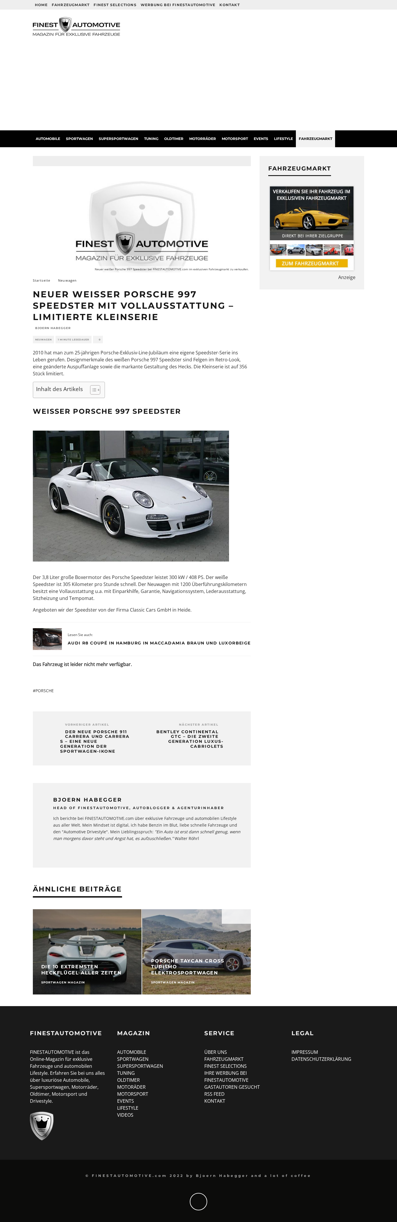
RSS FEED (214, 1094)
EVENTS (125, 1101)
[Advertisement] (198, 86)
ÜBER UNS (215, 1052)
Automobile (48, 138)
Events (261, 138)
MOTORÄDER (131, 1087)
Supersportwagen (118, 138)
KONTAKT (214, 1101)
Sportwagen (79, 138)
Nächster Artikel (199, 725)
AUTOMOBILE (131, 1052)
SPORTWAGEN (133, 1059)
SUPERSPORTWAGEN (140, 1066)
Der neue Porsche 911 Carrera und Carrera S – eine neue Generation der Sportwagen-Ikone (95, 741)
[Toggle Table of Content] (92, 390)
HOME (41, 5)
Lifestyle (283, 138)
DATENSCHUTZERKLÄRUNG (321, 1059)
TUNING (126, 1073)
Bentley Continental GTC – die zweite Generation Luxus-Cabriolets (189, 739)
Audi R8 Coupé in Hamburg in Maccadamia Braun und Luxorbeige (159, 643)
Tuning (151, 138)
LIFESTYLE (127, 1108)
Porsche (44, 690)
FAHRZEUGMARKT (224, 1059)
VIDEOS (125, 1115)
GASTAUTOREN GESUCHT (232, 1087)
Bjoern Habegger (53, 328)
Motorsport (235, 138)
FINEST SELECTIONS (225, 1066)
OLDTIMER (128, 1080)
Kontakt (229, 5)
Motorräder (202, 138)
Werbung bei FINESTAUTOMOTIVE (178, 5)
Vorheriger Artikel (87, 725)
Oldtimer (173, 138)
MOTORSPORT (132, 1094)
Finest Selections (115, 5)
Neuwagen (43, 339)
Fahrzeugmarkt (71, 5)
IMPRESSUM (305, 1052)
